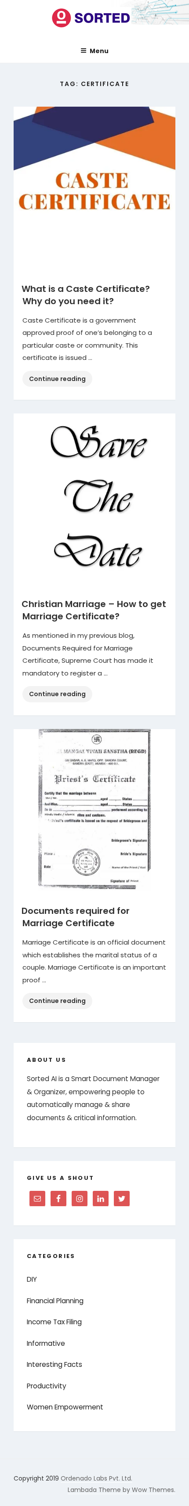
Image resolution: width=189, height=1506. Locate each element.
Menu (99, 51)
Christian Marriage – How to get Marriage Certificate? (94, 610)
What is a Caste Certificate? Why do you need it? (86, 295)
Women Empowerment (65, 1407)
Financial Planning (55, 1300)
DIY (32, 1279)
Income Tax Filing (54, 1321)
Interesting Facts (54, 1364)
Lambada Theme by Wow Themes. (121, 1489)
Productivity (46, 1386)
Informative (46, 1343)
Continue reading (60, 380)
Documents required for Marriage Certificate (76, 917)
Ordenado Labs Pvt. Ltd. (96, 1478)
